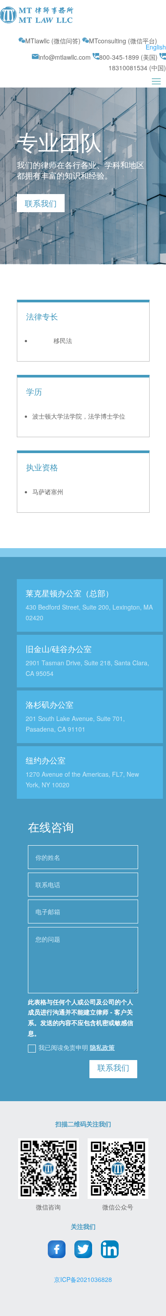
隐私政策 (102, 1047)
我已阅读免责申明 (77, 1047)
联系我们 (41, 203)
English (156, 46)
